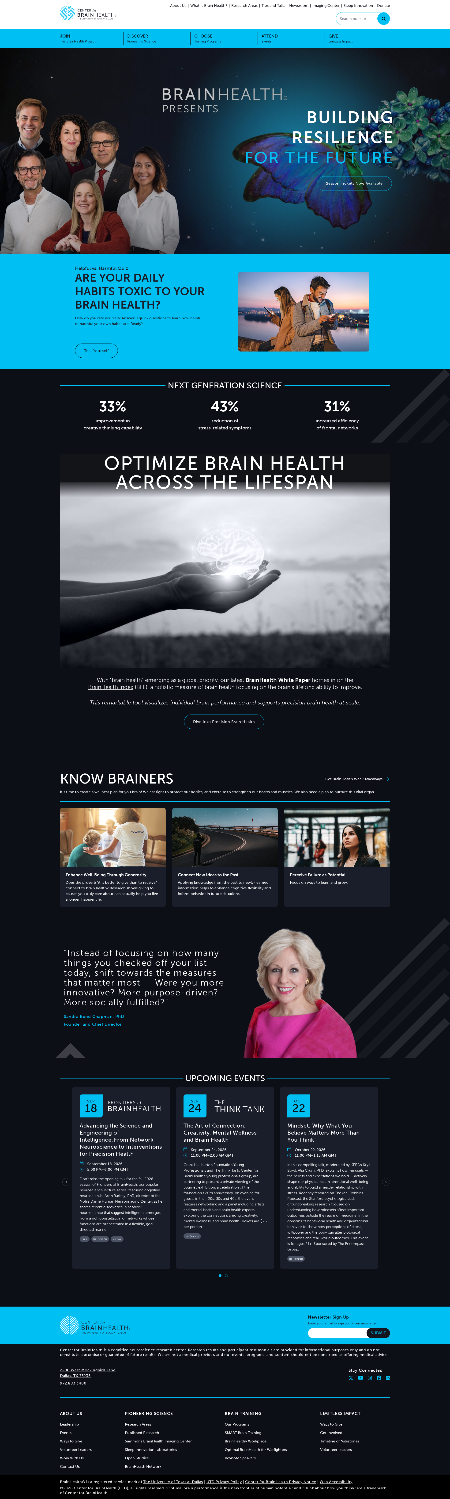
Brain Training (243, 1413)
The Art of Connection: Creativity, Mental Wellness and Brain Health (220, 1132)
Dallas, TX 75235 (75, 1375)
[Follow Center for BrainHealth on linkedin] (388, 1378)
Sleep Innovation (358, 5)
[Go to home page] (95, 1325)
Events (65, 1432)
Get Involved (331, 1432)
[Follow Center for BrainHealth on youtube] (360, 1378)
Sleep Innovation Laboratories (151, 1449)
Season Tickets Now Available (354, 183)
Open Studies (137, 1458)
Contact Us (70, 1466)
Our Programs (237, 1424)
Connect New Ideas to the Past (208, 874)
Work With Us (72, 1458)
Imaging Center (326, 5)
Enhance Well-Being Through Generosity (106, 874)
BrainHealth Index (110, 687)
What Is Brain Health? (208, 5)
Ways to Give (71, 1441)
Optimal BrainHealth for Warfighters (256, 1449)
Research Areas (244, 5)
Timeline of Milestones (339, 1441)
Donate (383, 5)
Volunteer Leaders (76, 1449)
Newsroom (298, 5)
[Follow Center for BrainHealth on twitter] (351, 1378)
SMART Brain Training (243, 1432)
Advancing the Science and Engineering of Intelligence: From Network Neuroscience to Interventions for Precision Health (121, 1139)
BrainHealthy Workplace (245, 1441)
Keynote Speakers (240, 1458)
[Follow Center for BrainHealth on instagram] (370, 1378)
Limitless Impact (340, 1413)
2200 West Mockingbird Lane (88, 1370)
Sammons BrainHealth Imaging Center (158, 1441)
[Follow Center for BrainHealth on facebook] (379, 1378)
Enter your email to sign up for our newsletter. (343, 1323)
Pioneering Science (149, 1413)
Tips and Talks (273, 5)
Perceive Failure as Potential (317, 874)
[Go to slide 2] (226, 1275)
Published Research (142, 1432)
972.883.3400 (73, 1383)
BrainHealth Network (143, 1466)
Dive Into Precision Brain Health (224, 721)
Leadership (69, 1424)
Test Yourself (96, 350)
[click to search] (383, 18)
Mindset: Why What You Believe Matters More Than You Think (323, 1132)
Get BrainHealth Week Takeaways (353, 779)
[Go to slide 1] (220, 1275)
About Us (178, 5)
